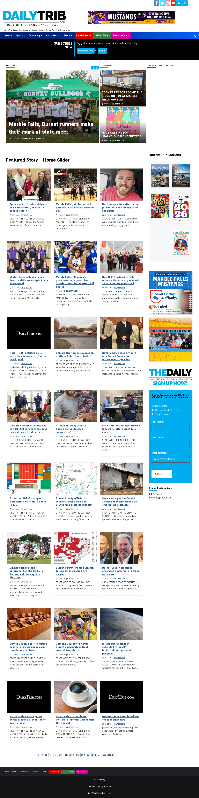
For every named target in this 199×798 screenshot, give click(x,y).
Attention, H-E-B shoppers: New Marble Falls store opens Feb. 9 (28, 501)
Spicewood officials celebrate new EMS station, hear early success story (28, 207)
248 (72, 755)
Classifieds (52, 35)
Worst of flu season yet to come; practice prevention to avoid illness (28, 719)
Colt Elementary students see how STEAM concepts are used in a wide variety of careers (28, 429)
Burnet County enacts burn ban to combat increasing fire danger (75, 571)
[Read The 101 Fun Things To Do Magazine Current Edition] (181, 176)
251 (88, 755)
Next (110, 755)
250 (83, 755)
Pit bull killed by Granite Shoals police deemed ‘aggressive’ (71, 429)
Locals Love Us (83, 35)
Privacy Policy (99, 779)
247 (66, 755)
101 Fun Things (102, 35)
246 (60, 755)
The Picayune (120, 35)
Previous (42, 755)
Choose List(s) (159, 406)
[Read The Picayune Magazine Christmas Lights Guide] (181, 243)
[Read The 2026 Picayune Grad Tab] (181, 208)
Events (67, 35)
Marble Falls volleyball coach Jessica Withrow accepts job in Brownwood (29, 280)
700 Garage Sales (158, 497)
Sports (19, 35)
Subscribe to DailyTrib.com (99, 786)
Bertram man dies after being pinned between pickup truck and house (120, 207)
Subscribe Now (85, 50)
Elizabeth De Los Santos (33, 138)
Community (34, 35)
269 (104, 755)
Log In (102, 50)
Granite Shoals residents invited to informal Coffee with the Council (75, 719)
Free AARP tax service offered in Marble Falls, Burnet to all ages (121, 429)
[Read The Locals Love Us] (160, 206)
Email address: (159, 452)
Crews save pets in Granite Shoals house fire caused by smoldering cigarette (119, 501)
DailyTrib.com (118, 104)
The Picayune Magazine (160, 65)
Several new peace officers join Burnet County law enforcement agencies (119, 356)
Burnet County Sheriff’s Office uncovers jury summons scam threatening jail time (28, 647)
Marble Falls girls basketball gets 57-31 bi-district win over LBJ (75, 207)
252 (94, 755)
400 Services (155, 494)
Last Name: (158, 437)
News (7, 35)
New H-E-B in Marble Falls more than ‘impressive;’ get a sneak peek (28, 356)
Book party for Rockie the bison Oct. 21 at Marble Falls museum (122, 96)
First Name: (158, 421)
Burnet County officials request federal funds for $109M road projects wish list (74, 501)
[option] (52, 106)
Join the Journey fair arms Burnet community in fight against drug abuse (72, 647)
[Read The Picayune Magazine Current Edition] (160, 176)
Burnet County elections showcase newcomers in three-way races (121, 571)
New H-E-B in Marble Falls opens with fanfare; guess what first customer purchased (121, 280)
